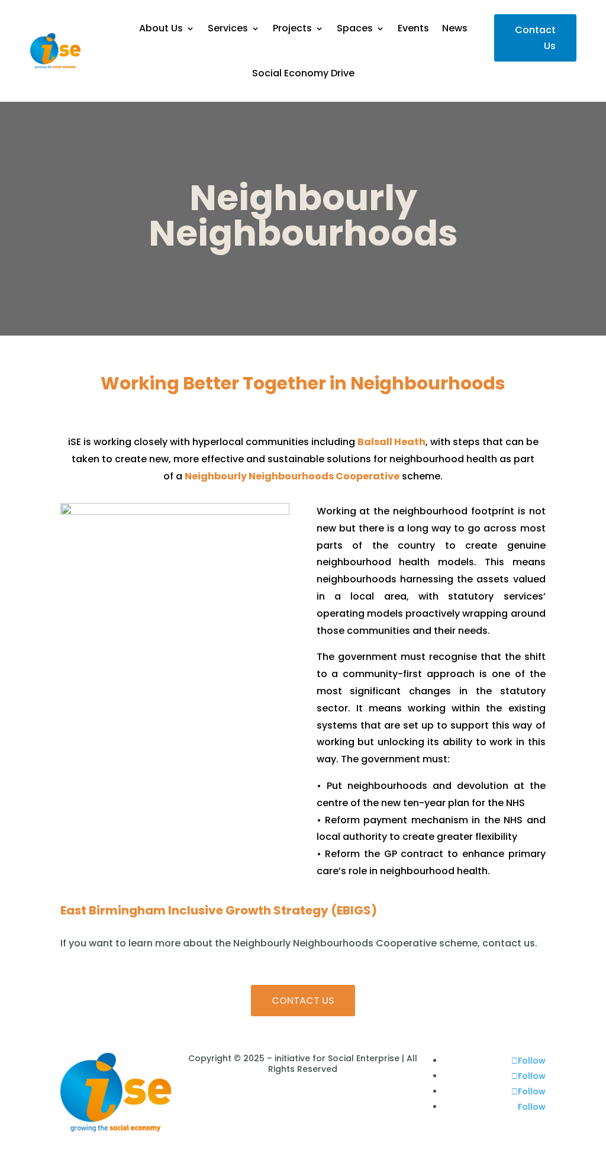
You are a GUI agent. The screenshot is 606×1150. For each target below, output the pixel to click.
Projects (292, 28)
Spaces (355, 28)
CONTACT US (303, 1000)
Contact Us (535, 38)
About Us (161, 28)
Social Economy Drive (303, 73)
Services (228, 28)
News (455, 28)
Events (413, 28)
